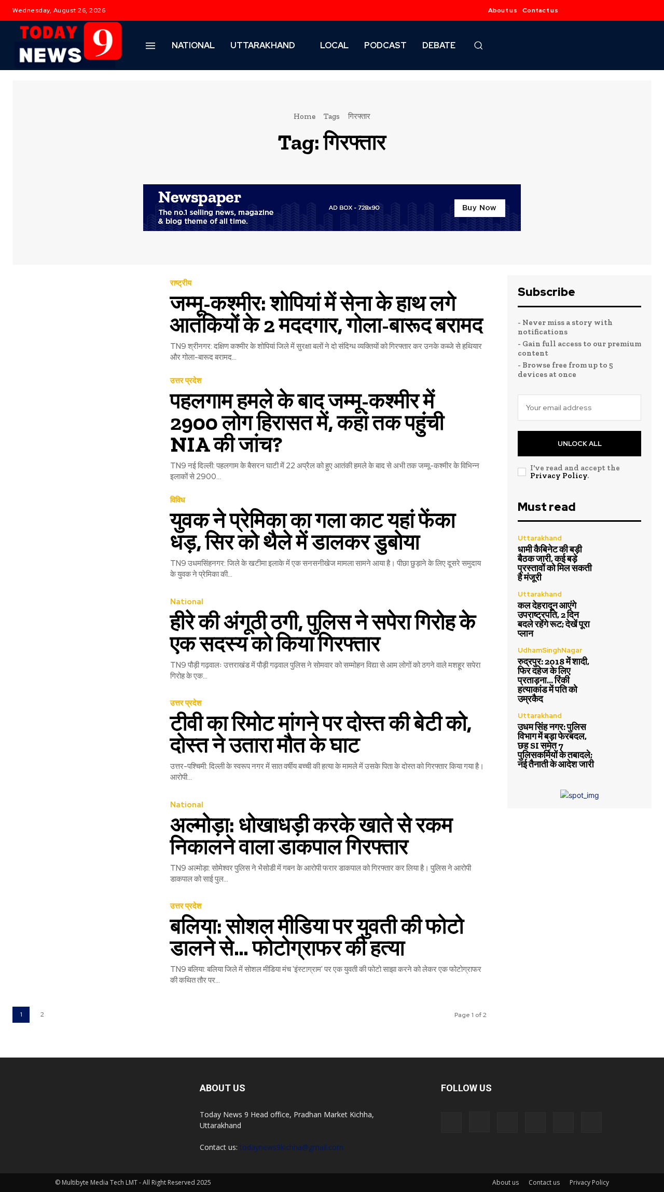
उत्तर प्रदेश (186, 381)
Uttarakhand (540, 538)
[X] (620, 10)
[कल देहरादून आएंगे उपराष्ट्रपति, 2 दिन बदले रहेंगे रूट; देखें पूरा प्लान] (622, 609)
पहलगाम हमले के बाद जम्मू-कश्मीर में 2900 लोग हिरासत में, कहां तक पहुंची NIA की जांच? (307, 422)
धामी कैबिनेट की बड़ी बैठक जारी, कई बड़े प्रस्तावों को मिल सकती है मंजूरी (555, 563)
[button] (478, 45)
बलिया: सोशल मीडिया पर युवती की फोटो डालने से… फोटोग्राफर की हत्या (317, 937)
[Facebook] (579, 10)
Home (304, 116)
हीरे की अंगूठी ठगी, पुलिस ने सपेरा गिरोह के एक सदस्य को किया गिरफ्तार (323, 632)
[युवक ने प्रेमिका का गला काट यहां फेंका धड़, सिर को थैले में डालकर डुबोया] (83, 538)
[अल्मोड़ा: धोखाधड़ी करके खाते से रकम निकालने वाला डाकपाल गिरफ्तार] (83, 842)
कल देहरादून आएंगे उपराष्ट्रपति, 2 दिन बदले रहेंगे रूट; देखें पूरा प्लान (554, 619)
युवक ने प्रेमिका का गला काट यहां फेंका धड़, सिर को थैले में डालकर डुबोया (312, 531)
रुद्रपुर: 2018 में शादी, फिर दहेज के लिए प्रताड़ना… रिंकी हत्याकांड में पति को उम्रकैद (553, 680)
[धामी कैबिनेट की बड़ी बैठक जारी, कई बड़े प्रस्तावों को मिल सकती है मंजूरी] (622, 553)
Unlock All (580, 443)
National (186, 602)
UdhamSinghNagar (550, 650)
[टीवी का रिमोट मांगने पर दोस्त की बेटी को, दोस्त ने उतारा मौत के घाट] (83, 741)
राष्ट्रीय (180, 283)
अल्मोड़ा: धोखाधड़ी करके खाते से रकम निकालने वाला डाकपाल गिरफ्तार (311, 835)
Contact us (544, 1182)
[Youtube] (641, 10)
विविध (177, 500)
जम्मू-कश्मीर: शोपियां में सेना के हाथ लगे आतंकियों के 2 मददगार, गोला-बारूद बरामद (326, 314)
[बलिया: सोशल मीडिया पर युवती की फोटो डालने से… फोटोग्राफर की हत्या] (83, 944)
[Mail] (507, 1122)
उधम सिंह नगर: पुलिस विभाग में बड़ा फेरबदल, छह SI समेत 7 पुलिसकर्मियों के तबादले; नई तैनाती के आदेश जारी (556, 745)
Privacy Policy (558, 475)
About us (505, 1182)
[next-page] (63, 1015)
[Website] (563, 1122)
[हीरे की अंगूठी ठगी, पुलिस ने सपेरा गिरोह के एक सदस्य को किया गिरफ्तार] (83, 639)
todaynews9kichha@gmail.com (291, 1147)
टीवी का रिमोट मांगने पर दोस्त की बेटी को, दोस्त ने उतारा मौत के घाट (321, 734)
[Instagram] (599, 10)
